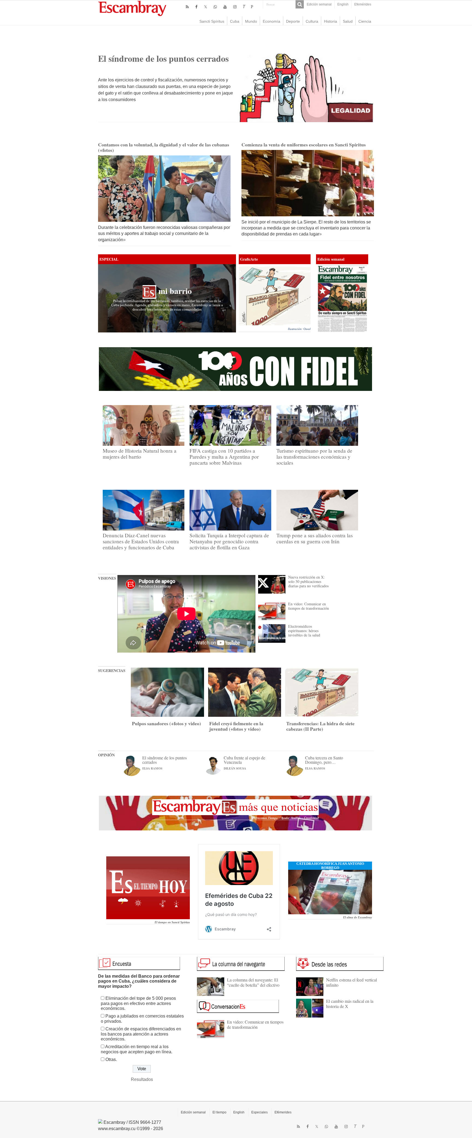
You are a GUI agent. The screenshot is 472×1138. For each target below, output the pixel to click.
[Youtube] (225, 7)
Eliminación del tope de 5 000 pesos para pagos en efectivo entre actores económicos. (138, 1003)
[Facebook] (196, 7)
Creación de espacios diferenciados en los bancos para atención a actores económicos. (141, 1034)
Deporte (293, 21)
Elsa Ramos (152, 768)
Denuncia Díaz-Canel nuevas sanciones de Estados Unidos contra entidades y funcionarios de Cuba (141, 541)
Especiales (259, 1112)
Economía (271, 21)
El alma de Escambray (357, 917)
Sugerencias (111, 670)
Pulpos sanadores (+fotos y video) (166, 723)
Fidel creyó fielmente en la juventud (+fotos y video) (236, 726)
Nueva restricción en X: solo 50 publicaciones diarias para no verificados (308, 581)
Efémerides (283, 1112)
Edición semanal (319, 4)
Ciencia (364, 21)
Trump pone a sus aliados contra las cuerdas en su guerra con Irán (314, 538)
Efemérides (362, 4)
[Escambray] (132, 8)
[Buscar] (300, 4)
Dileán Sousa (235, 768)
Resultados (142, 1079)
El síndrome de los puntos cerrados (163, 58)
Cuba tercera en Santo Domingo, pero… (324, 760)
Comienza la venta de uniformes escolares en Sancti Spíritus (303, 144)
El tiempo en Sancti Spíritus (172, 922)
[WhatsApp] (215, 7)
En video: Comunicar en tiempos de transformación (308, 606)
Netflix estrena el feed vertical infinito (351, 982)
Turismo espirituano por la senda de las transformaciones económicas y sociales (314, 457)
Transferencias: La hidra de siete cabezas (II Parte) (320, 726)
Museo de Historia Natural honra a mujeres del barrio (139, 454)
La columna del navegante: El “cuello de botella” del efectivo (253, 982)
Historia (330, 21)
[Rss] (187, 7)
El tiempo (219, 1112)
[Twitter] (205, 7)
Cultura (312, 21)
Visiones (107, 578)
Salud (348, 21)
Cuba (234, 21)
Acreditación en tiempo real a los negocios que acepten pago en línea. (136, 1049)
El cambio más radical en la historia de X (349, 1003)
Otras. (111, 1059)
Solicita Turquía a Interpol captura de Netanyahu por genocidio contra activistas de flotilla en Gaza (229, 541)
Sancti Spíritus (211, 21)
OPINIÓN (106, 754)
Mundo (251, 21)
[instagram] (235, 7)
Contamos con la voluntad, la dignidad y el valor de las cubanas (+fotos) (163, 147)
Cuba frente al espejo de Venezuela (244, 760)
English (343, 4)
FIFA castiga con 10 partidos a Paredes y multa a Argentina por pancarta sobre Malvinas (224, 457)
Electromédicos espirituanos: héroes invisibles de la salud (304, 631)
